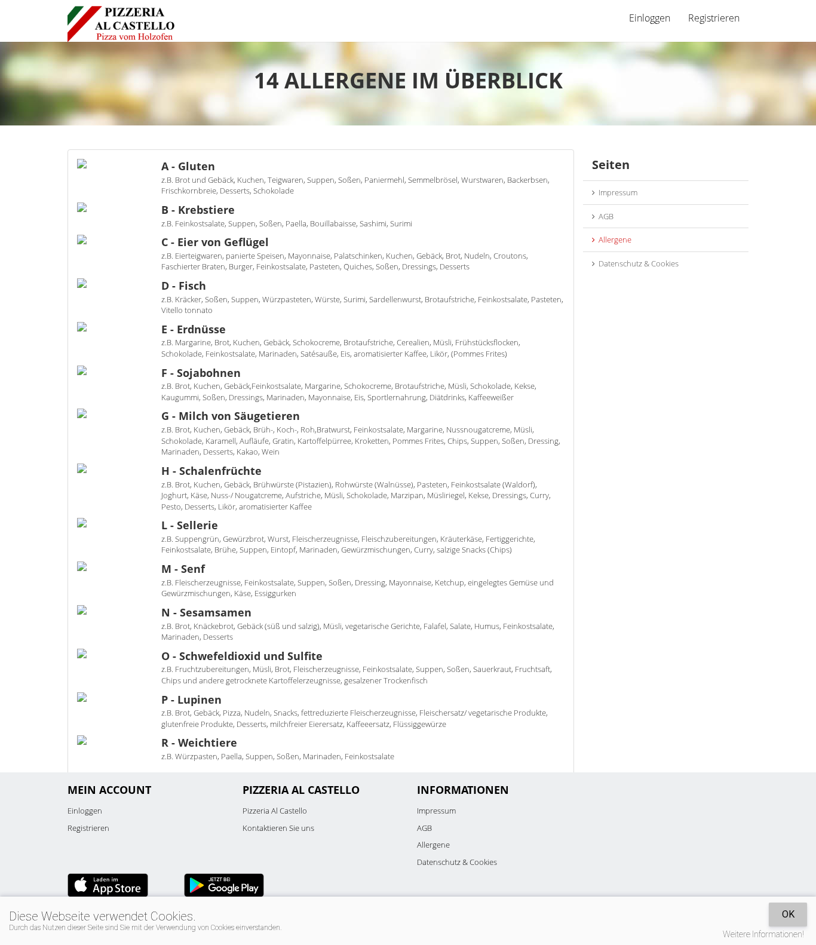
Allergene (613, 239)
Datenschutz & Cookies (637, 263)
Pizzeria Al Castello (275, 810)
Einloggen (85, 810)
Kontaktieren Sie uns (278, 828)
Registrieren (714, 17)
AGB (604, 216)
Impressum (616, 192)
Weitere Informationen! (763, 934)
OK (788, 914)
